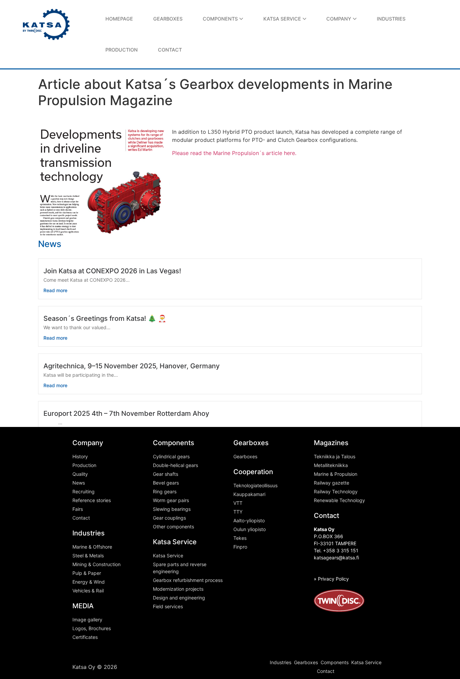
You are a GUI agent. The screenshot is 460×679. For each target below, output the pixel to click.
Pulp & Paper (86, 573)
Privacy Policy (333, 579)
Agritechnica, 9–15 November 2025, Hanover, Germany (131, 366)
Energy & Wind (88, 582)
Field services (168, 606)
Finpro (240, 547)
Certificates (85, 637)
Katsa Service (168, 555)
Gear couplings (169, 518)
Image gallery (87, 619)
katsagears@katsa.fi (336, 557)
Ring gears (164, 491)
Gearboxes (245, 456)
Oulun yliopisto (249, 529)
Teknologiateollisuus (255, 485)
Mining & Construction (96, 564)
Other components (173, 526)
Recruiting (83, 491)
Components (335, 662)
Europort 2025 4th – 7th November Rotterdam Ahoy (126, 413)
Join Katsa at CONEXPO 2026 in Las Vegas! (112, 271)
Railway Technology (336, 491)
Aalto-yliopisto (249, 520)
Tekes (240, 538)
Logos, (80, 628)
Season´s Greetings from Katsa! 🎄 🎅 (104, 318)
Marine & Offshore (92, 547)
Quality (80, 474)
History (80, 456)
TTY (237, 512)
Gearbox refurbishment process (188, 580)
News (78, 483)
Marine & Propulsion (335, 474)
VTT (237, 503)
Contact (81, 518)
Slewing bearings (172, 509)
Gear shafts (165, 474)
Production (84, 465)
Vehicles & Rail (88, 590)
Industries (280, 662)
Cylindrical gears (171, 456)
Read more (55, 290)
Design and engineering (179, 597)
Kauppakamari (249, 494)
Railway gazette (331, 483)
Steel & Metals (88, 555)
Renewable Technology (339, 500)
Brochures (100, 628)
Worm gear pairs (171, 500)
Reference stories (91, 500)
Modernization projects (178, 589)
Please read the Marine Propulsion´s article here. (234, 153)
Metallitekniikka (331, 465)
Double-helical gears (175, 465)
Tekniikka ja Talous (334, 456)
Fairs (77, 509)
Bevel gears (166, 483)
